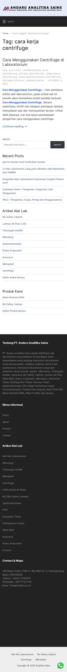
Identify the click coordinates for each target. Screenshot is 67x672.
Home (5, 33)
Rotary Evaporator (12, 250)
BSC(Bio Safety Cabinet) (15, 496)
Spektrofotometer (11, 243)
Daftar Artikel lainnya (13, 277)
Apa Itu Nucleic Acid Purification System (23, 162)
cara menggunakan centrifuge (40, 77)
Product (6, 428)
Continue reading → (14, 126)
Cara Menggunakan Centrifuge (22, 102)
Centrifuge (8, 270)
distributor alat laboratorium (23, 80)
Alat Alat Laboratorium (14, 456)
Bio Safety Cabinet (12, 217)
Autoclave (7, 257)
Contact (6, 435)
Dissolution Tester (11, 516)
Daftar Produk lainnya (14, 310)
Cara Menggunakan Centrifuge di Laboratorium (33, 62)
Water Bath (8, 529)
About (5, 421)
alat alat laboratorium (25, 70)
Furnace (6, 550)
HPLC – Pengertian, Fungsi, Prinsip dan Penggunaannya (32, 199)
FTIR (4, 509)
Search (6, 139)
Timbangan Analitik (12, 230)
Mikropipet (8, 264)
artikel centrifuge (31, 73)
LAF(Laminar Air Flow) (14, 489)
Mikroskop (7, 237)
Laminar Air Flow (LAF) (14, 223)
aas (4, 70)
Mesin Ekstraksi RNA (13, 297)
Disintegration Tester (13, 523)
